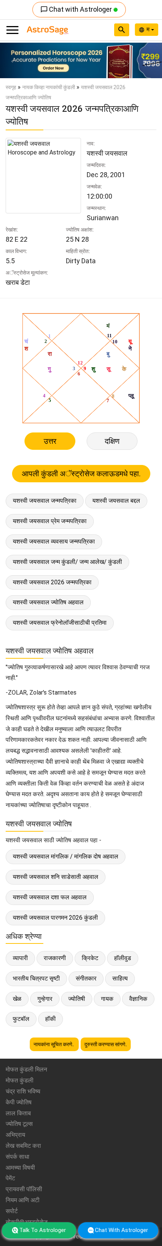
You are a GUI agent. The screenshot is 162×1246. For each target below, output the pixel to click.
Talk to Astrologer (42, 1230)
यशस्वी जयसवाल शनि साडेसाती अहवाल (55, 876)
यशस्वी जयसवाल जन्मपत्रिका (44, 500)
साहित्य (120, 978)
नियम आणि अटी (23, 1200)
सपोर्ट (12, 1211)
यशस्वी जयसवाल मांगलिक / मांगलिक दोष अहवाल (65, 856)
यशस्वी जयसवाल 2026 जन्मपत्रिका (52, 582)
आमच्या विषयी (20, 1167)
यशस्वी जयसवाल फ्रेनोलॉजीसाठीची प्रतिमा (60, 622)
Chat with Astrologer (76, 9)
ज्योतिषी (76, 998)
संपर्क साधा (17, 1156)
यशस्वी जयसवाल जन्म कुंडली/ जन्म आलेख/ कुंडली (67, 561)
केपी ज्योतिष (19, 1102)
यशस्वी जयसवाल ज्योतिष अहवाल (48, 602)
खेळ (17, 998)
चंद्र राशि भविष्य (23, 1091)
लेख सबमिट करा (23, 1145)
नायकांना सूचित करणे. (54, 1044)
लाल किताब (18, 1113)
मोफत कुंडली (20, 1080)
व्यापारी (20, 958)
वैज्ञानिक (138, 998)
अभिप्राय (15, 1134)
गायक (107, 998)
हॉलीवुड (122, 958)
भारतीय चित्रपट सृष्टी (36, 978)
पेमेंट (10, 1178)
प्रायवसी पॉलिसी (24, 1189)
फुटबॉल (21, 1018)
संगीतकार (86, 978)
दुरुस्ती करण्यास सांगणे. (105, 1044)
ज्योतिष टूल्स (19, 1123)
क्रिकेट (90, 958)
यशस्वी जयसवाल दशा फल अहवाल (50, 897)
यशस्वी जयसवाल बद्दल (116, 500)
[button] (12, 60)
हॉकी (50, 1018)
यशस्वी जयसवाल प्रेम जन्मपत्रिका (50, 521)
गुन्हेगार (44, 998)
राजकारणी (55, 958)
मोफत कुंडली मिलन (26, 1069)
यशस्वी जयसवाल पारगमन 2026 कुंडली (55, 917)
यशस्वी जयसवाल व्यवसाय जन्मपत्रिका (54, 541)
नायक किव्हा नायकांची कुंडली (48, 87)
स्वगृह (11, 87)
